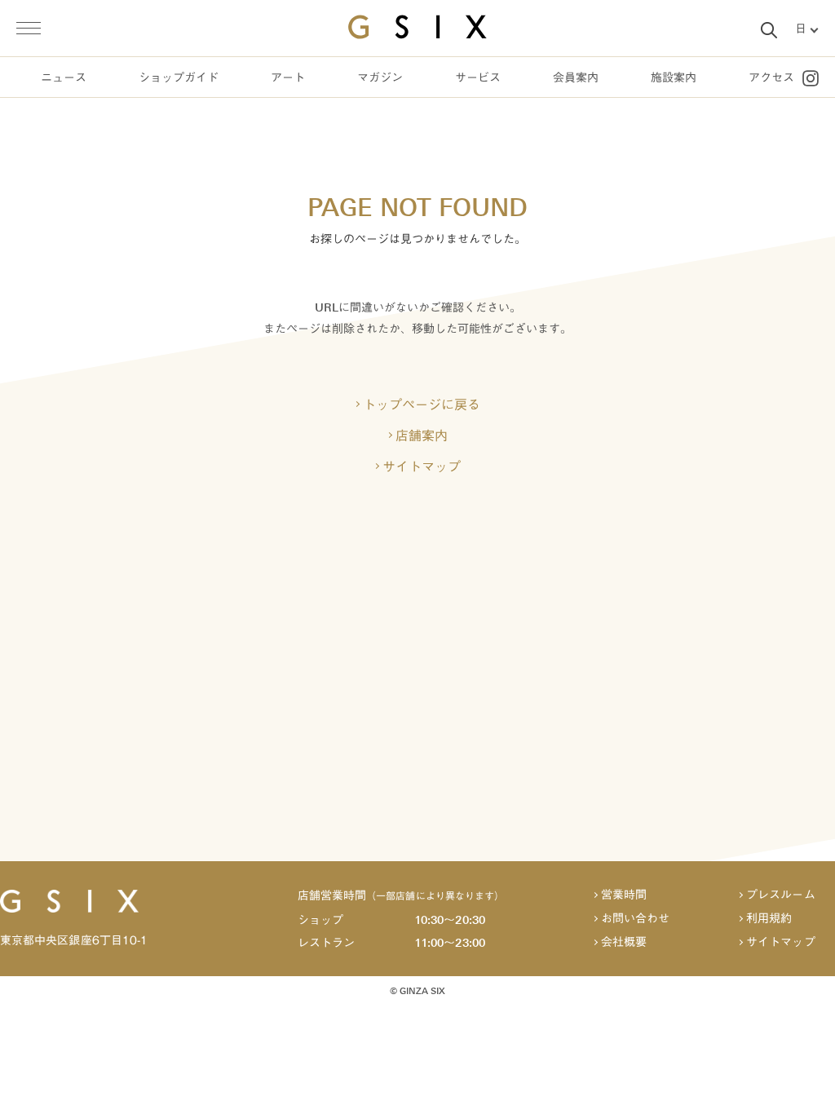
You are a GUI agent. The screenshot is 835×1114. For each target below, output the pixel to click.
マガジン (380, 78)
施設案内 (673, 78)
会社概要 (624, 942)
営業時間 (624, 895)
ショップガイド (179, 78)
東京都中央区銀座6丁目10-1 (74, 940)
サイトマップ (421, 466)
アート (288, 78)
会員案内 (576, 78)
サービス (478, 78)
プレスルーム (780, 895)
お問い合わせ (635, 919)
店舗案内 (421, 435)
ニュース (63, 78)
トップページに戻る (421, 404)
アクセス (771, 78)
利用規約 (769, 919)
